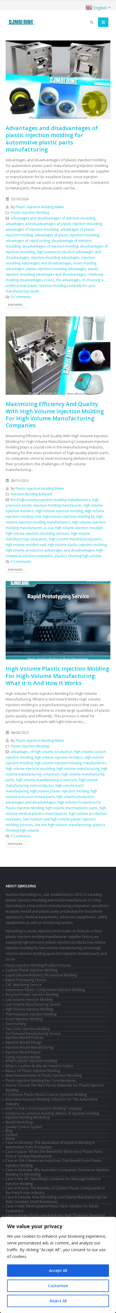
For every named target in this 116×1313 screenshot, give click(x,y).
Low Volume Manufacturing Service (33, 1004)
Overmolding (15, 1023)
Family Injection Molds (23, 1057)
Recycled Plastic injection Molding (32, 994)
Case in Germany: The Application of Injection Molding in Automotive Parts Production (50, 1144)
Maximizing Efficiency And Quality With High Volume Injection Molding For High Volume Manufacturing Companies (55, 414)
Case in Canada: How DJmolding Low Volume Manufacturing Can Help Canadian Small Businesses (56, 1199)
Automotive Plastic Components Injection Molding (45, 989)
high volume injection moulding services (37, 533)
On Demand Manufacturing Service (33, 1033)
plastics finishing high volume (78, 556)
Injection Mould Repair (23, 1052)
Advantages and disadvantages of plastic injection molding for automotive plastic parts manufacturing (52, 138)
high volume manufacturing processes (46, 779)
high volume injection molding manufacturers (70, 763)
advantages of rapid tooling (28, 240)
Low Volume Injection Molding (29, 999)
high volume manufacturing (78, 768)
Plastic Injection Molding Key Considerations (40, 1080)
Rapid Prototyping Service (25, 980)
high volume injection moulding (30, 768)
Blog (8, 1130)
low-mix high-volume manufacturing (63, 824)
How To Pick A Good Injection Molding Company (43, 1108)
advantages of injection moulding (32, 229)
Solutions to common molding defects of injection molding (52, 1113)
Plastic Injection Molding (30, 212)
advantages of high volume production (41, 751)
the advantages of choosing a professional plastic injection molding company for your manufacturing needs (54, 285)
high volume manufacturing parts (75, 539)
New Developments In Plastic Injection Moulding (43, 1075)
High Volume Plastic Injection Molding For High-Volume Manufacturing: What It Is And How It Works (57, 676)
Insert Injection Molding (24, 1019)
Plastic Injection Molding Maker (39, 207)
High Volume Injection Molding (29, 1009)
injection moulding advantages (55, 257)
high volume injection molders (59, 757)
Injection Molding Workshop (27, 1117)
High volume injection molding (59, 511)
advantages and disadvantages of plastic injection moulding (54, 223)
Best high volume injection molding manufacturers (51, 499)
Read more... (16, 305)
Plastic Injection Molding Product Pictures (38, 965)
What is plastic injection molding (31, 1060)
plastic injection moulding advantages (56, 268)
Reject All (58, 1300)
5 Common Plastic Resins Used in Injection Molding (46, 1094)
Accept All (58, 1270)
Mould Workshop (19, 1122)
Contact (11, 1134)
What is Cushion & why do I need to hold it (39, 1065)
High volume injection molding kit (69, 516)
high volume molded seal (26, 544)
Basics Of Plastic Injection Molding (32, 1070)
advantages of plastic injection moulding (67, 235)
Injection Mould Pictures (24, 1037)
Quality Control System (23, 1126)
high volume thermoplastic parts (72, 808)
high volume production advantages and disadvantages (50, 550)
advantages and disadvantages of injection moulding (53, 218)
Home (10, 1138)
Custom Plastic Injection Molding (31, 970)
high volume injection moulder (79, 527)
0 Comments (21, 296)
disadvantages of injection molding (50, 246)
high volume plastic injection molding (77, 544)
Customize (58, 1285)
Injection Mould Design (23, 1042)
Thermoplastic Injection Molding (31, 1014)
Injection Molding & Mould (31, 494)
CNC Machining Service (23, 984)
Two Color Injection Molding (27, 1028)
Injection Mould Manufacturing (29, 1047)
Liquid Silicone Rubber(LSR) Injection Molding (41, 975)
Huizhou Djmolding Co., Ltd (27, 894)
